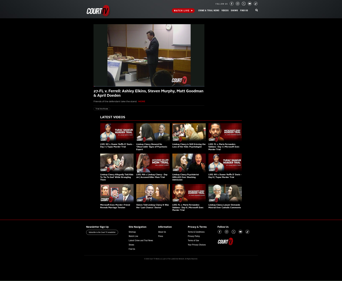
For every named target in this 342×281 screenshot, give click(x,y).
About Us (162, 232)
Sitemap (132, 232)
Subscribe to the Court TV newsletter (102, 232)
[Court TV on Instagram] (238, 4)
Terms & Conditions (196, 232)
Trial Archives (102, 109)
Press (160, 236)
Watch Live (181, 10)
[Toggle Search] (256, 10)
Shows (234, 10)
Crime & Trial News (208, 10)
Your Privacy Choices (197, 244)
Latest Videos (112, 117)
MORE (141, 101)
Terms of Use (193, 240)
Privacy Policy (194, 236)
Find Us (244, 10)
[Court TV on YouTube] (250, 4)
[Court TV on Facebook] (232, 4)
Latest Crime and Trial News (141, 240)
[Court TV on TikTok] (256, 4)
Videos (225, 10)
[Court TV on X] (244, 4)
